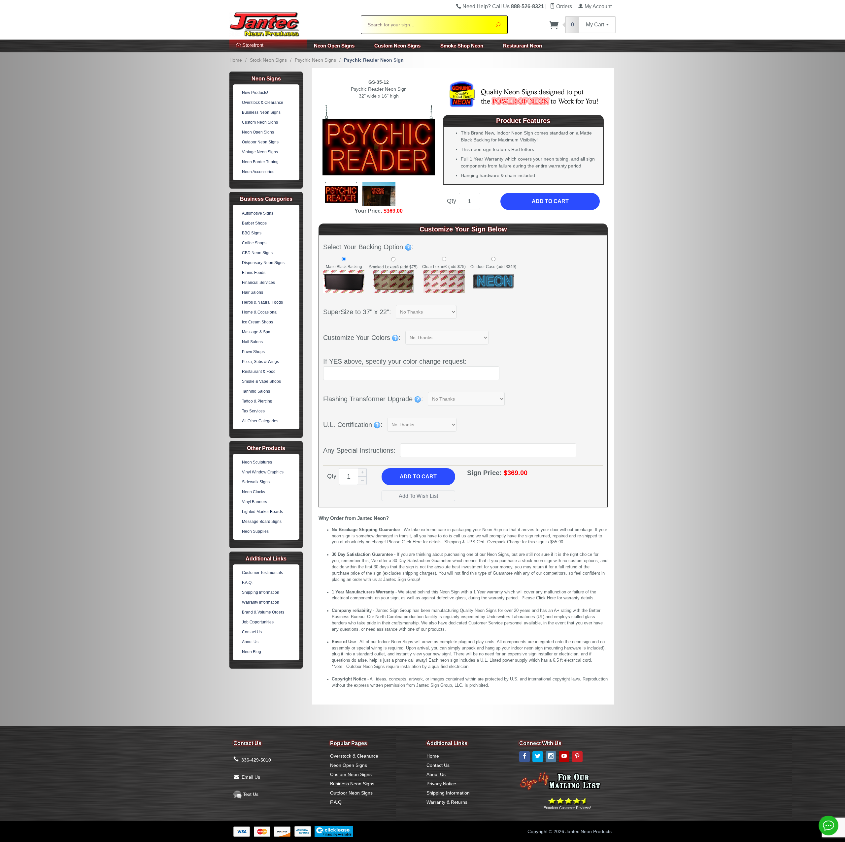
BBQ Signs (251, 233)
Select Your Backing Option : (368, 247)
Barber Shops (254, 223)
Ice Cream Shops (257, 322)
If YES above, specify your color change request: (395, 361)
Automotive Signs (257, 213)
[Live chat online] (828, 825)
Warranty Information (260, 602)
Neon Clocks (253, 492)
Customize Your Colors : (362, 337)
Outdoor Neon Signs (260, 142)
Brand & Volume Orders (263, 612)
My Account (597, 6)
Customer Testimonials (262, 572)
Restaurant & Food (259, 371)
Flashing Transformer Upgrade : (373, 399)
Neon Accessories (258, 171)
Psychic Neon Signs (315, 60)
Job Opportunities (258, 622)
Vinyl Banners (254, 501)
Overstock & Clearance (262, 102)
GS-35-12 (378, 82)
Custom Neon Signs (397, 45)
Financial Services (258, 282)
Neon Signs (266, 78)
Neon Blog (251, 651)
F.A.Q (336, 802)
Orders (563, 6)
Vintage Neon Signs (260, 152)
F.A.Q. (247, 582)
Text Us (250, 794)
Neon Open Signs (334, 45)
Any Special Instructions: (359, 450)
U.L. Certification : (353, 424)
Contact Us (252, 632)
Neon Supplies (255, 531)
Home (235, 60)
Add (418, 476)
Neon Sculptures (257, 462)
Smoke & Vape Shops (261, 381)
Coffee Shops (254, 243)
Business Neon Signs (261, 112)
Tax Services (253, 411)
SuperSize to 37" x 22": (357, 312)
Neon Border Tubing (260, 162)
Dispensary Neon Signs (263, 262)
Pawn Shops (253, 351)
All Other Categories (260, 421)
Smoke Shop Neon (461, 45)
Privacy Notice (441, 783)
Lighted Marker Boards (262, 511)
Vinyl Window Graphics (263, 472)
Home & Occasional (260, 312)
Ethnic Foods (253, 272)
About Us (250, 642)
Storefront (252, 45)
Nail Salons (252, 342)
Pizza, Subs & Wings (260, 361)
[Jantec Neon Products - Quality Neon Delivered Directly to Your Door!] (291, 24)
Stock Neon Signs (268, 60)
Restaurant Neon (522, 45)
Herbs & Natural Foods (262, 302)
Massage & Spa (256, 332)
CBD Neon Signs (257, 253)
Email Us (251, 777)
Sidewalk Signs (256, 482)
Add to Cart (550, 201)
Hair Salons (252, 292)
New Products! (255, 92)
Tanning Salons (256, 391)
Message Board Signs (262, 521)
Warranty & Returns (446, 802)
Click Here (412, 542)
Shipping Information (260, 592)
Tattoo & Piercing (257, 401)
